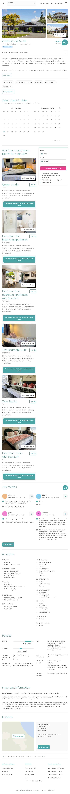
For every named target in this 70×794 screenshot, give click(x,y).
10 (4, 124)
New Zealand (25, 44)
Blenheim (5, 44)
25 (8, 132)
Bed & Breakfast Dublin (55, 771)
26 (12, 132)
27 (16, 132)
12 (12, 124)
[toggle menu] (65, 3)
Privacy (37, 790)
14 (20, 124)
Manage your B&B (30, 768)
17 (4, 128)
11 (8, 124)
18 (8, 128)
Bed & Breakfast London (55, 774)
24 (4, 132)
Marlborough (15, 44)
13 (16, 124)
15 (24, 124)
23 (28, 128)
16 (28, 124)
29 (24, 132)
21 (20, 128)
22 (24, 128)
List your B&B (29, 771)
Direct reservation (7, 46)
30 (28, 132)
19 (12, 128)
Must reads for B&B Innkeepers (34, 781)
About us (5, 771)
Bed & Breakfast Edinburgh (56, 768)
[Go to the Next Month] (59, 108)
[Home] (3, 756)
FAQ (26, 778)
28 (20, 132)
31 (4, 136)
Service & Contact (7, 768)
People (42, 158)
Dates (42, 150)
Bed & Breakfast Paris (54, 778)
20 (16, 128)
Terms (43, 790)
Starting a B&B (29, 774)
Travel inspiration (7, 774)
